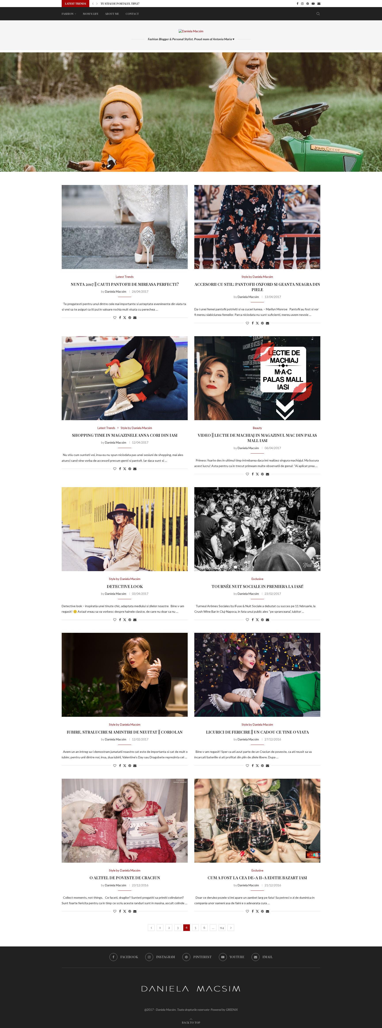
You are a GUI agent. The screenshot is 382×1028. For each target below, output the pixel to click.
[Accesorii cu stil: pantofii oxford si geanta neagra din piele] (257, 227)
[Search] (318, 13)
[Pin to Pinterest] (129, 317)
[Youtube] (313, 3)
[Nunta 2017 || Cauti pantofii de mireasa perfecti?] (125, 227)
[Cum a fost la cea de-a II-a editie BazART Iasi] (257, 821)
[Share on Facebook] (120, 317)
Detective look (125, 586)
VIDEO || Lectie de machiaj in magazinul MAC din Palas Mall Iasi (257, 438)
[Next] (97, 3)
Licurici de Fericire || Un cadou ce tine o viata (257, 732)
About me (112, 13)
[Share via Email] (134, 317)
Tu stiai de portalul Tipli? (120, 3)
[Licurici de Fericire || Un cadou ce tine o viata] (257, 675)
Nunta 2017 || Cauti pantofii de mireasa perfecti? (125, 284)
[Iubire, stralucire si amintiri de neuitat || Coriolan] (125, 675)
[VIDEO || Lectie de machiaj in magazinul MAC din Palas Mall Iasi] (257, 378)
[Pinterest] (307, 3)
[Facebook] (297, 3)
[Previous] (93, 3)
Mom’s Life (90, 13)
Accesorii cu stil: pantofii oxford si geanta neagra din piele (257, 287)
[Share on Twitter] (124, 317)
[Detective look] (125, 529)
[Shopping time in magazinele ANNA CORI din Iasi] (125, 378)
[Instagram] (302, 3)
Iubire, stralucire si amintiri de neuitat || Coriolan (125, 732)
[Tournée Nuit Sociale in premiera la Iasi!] (257, 529)
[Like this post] (114, 317)
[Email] (318, 3)
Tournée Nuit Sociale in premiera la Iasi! (257, 586)
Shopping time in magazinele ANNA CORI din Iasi (125, 435)
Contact (132, 13)
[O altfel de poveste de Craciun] (125, 821)
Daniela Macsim (115, 291)
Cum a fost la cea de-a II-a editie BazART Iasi (257, 877)
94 (222, 927)
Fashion (67, 13)
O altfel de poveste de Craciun (125, 877)
